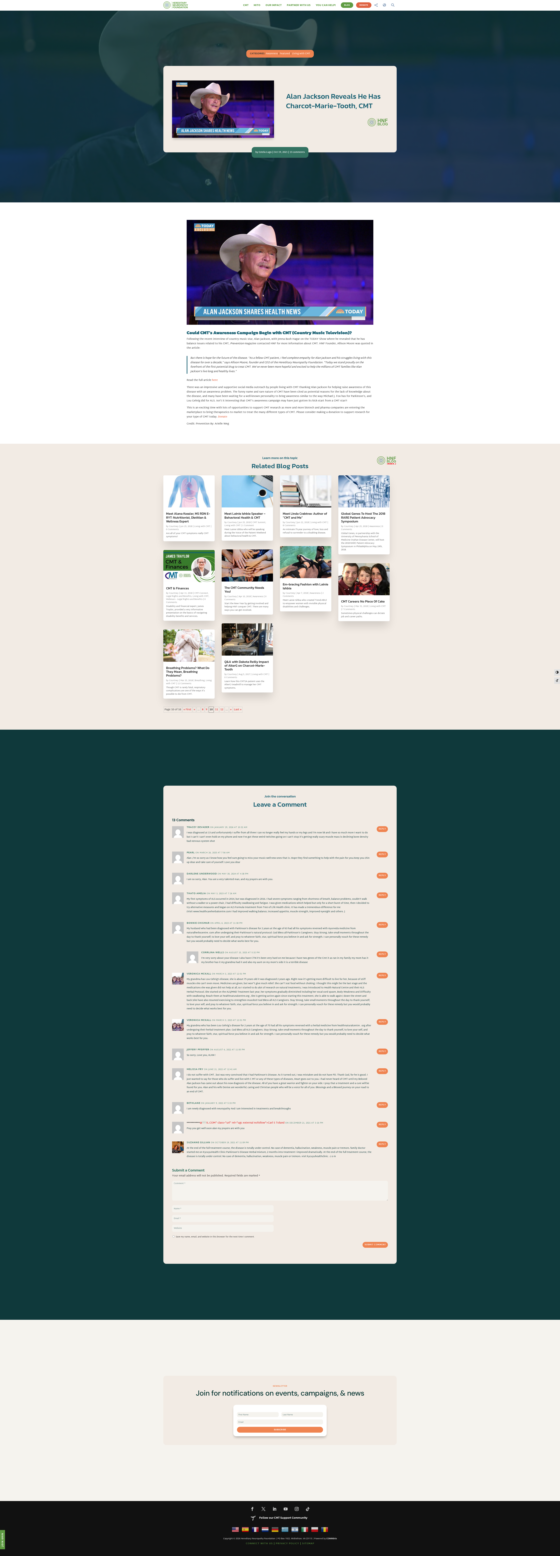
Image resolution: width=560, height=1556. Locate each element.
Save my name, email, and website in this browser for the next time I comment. (215, 1237)
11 (216, 709)
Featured (285, 54)
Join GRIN (2, 1539)
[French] (255, 1530)
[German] (275, 1530)
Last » (238, 709)
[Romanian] (325, 1530)
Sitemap (308, 1544)
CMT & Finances (177, 588)
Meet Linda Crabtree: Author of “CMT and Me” (305, 515)
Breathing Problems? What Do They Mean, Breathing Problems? (187, 672)
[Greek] (285, 1530)
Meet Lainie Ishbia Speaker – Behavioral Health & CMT (244, 515)
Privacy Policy (287, 1544)
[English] (235, 1530)
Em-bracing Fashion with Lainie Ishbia (305, 586)
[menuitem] (246, 5)
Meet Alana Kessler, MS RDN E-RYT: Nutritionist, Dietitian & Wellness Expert (188, 517)
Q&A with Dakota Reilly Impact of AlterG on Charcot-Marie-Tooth (246, 665)
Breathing (200, 680)
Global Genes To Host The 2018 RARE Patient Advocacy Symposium (363, 517)
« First (187, 709)
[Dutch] (265, 1530)
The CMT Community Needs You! (244, 589)
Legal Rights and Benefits (178, 596)
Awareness (272, 54)
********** (193, 1123)
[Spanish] (245, 1530)
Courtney (173, 526)
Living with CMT (301, 54)
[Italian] (305, 1530)
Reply (382, 829)
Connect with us (259, 1544)
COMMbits (331, 1538)
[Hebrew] (295, 1530)
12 (221, 709)
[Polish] (315, 1530)
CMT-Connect (201, 593)
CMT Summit (259, 522)
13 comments (297, 152)
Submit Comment (375, 1245)
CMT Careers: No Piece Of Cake (363, 601)
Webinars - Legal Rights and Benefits (184, 599)
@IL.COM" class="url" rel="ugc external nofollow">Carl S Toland (242, 1122)
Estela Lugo (265, 152)
